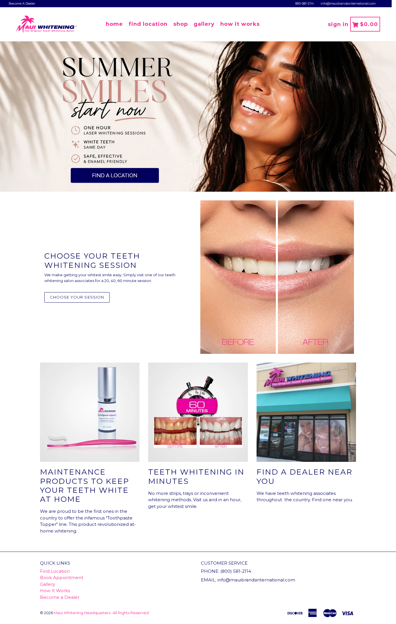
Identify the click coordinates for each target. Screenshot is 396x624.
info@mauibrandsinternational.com (348, 3)
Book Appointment (61, 577)
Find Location (148, 24)
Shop (180, 24)
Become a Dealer (59, 597)
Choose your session (77, 297)
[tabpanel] (198, 116)
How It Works (240, 24)
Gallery (204, 24)
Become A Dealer (22, 3)
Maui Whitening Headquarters (82, 612)
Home (114, 24)
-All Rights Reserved (130, 612)
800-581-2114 (304, 3)
